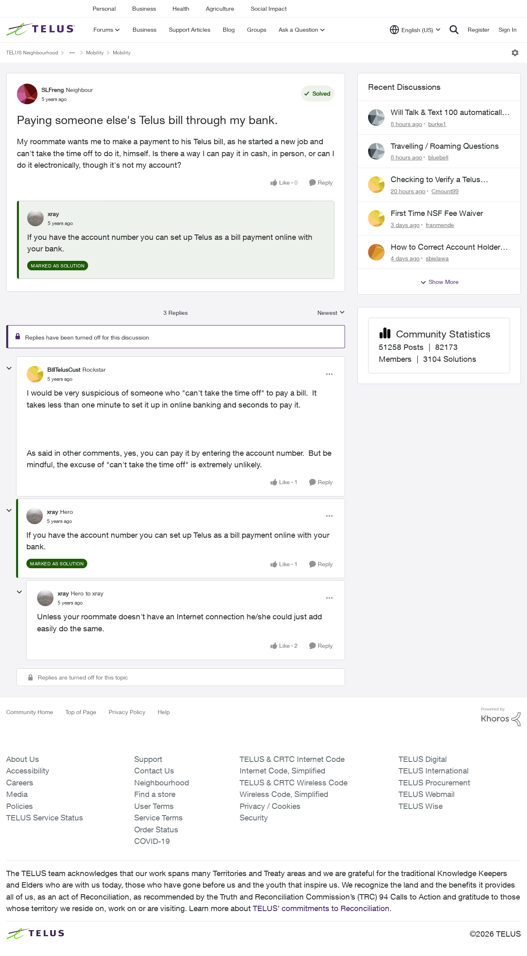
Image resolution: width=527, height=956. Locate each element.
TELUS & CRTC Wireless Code (293, 782)
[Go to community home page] (41, 29)
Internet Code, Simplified (282, 770)
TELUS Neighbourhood (32, 52)
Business (144, 8)
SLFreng (53, 89)
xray (53, 213)
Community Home (29, 711)
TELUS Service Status (44, 817)
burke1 (437, 123)
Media (17, 794)
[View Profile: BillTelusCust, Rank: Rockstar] (35, 374)
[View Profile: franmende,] (376, 218)
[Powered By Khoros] (501, 717)
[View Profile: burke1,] (376, 117)
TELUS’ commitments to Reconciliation (321, 908)
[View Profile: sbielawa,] (376, 252)
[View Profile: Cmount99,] (376, 184)
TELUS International (434, 770)
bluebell (438, 157)
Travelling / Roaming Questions (445, 145)
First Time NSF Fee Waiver (437, 213)
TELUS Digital (423, 759)
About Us (22, 759)
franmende (440, 224)
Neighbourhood (161, 782)
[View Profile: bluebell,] (376, 151)
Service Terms (158, 817)
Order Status (156, 829)
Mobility (95, 52)
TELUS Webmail (427, 794)
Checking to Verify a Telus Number (435, 180)
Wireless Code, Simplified (284, 794)
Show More (444, 281)
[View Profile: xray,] (35, 218)
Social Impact (269, 8)
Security (254, 817)
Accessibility (27, 770)
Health (181, 8)
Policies (19, 806)
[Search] (454, 30)
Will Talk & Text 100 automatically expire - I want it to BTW (448, 112)
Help (164, 711)
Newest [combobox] (331, 313)
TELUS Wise (421, 806)
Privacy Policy (127, 711)
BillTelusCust (63, 369)
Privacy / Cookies (270, 806)
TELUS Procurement (434, 782)
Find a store (154, 794)
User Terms (154, 806)
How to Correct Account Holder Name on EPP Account (445, 247)
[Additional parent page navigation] (72, 53)
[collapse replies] (9, 368)
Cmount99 (445, 190)
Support (148, 759)
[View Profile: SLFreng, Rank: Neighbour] (27, 94)
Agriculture (220, 8)
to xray (94, 593)
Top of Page (80, 711)
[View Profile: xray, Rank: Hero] (34, 516)
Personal (104, 8)
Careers (19, 782)
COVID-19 (152, 841)
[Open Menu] (515, 53)
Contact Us (154, 770)
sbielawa (437, 258)
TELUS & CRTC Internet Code (292, 759)
